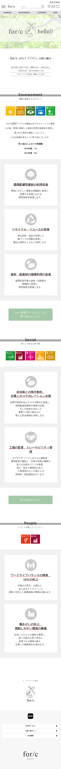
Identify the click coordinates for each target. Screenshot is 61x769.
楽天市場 (54, 2)
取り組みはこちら (30, 499)
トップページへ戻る (30, 681)
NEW (55, 12)
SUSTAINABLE (24, 12)
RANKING (7, 12)
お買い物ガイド (30, 731)
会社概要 (30, 735)
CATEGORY (41, 12)
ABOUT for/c (30, 726)
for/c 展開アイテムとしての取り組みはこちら (30, 314)
